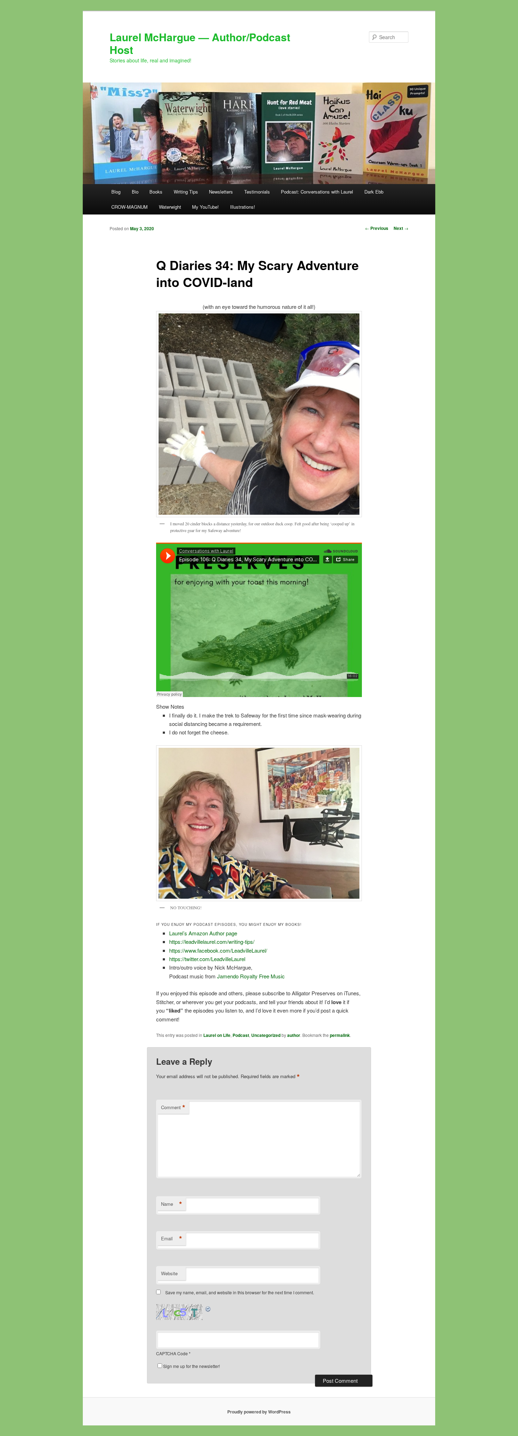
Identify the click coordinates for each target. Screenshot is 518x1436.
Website (169, 1273)
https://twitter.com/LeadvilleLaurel (207, 959)
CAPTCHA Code (172, 1353)
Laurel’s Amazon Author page (203, 933)
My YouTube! (205, 206)
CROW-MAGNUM (129, 206)
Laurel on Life (216, 1035)
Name (171, 1204)
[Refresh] (208, 1308)
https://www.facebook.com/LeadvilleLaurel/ (218, 950)
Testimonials (257, 191)
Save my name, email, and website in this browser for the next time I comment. (239, 1292)
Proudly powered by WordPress (259, 1411)
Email (171, 1238)
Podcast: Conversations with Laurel (317, 191)
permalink (340, 1035)
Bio (135, 191)
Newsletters (221, 191)
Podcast (241, 1035)
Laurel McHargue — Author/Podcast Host (200, 43)
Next (401, 228)
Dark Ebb (373, 191)
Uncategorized (265, 1035)
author (293, 1035)
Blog (116, 191)
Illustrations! (242, 206)
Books (155, 191)
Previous (376, 228)
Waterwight (170, 206)
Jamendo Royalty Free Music (251, 976)
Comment (173, 1107)
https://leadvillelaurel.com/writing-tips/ (211, 941)
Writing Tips (186, 191)
